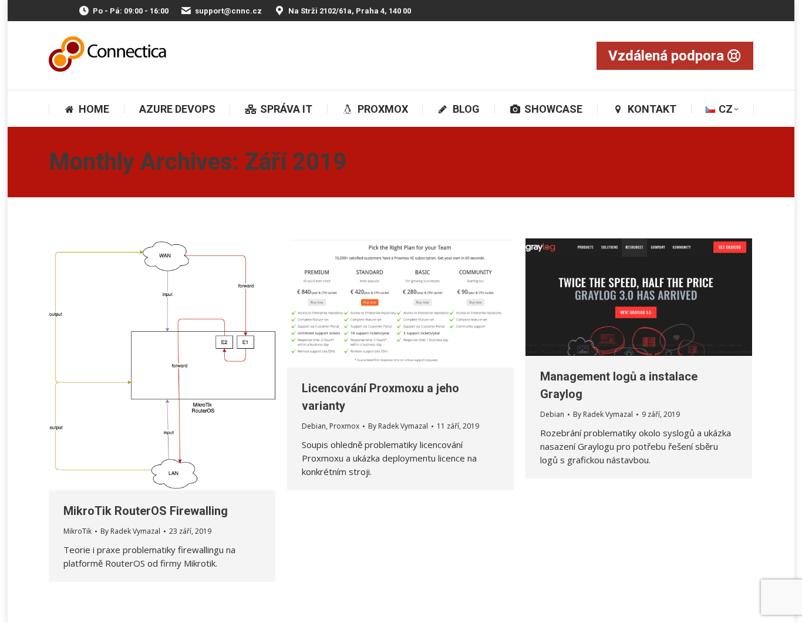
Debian (314, 426)
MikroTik (77, 531)
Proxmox (344, 426)
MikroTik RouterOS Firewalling (145, 511)
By (130, 531)
